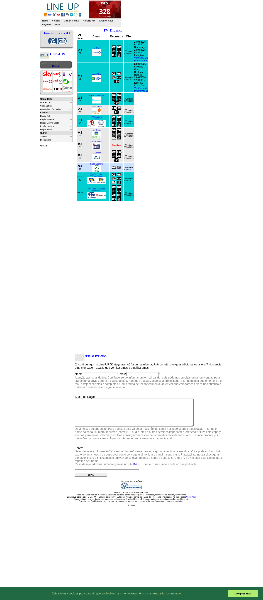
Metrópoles (96, 191)
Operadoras (45, 102)
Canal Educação (96, 95)
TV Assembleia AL (96, 141)
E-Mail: (121, 373)
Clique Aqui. (191, 497)
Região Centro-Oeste (49, 123)
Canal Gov (96, 74)
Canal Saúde (96, 106)
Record (96, 119)
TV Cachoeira (96, 174)
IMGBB (137, 464)
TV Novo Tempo (96, 176)
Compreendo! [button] (243, 593)
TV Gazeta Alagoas (96, 189)
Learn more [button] (173, 593)
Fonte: (148, 456)
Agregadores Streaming (50, 109)
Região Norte (46, 130)
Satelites (44, 136)
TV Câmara (96, 130)
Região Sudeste (47, 119)
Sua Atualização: (85, 396)
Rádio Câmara (96, 164)
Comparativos (46, 106)
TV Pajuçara (96, 117)
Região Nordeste (47, 126)
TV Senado (96, 153)
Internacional (45, 140)
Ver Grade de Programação (141, 59)
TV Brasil (96, 48)
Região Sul (45, 116)
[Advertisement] (186, 14)
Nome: (79, 373)
